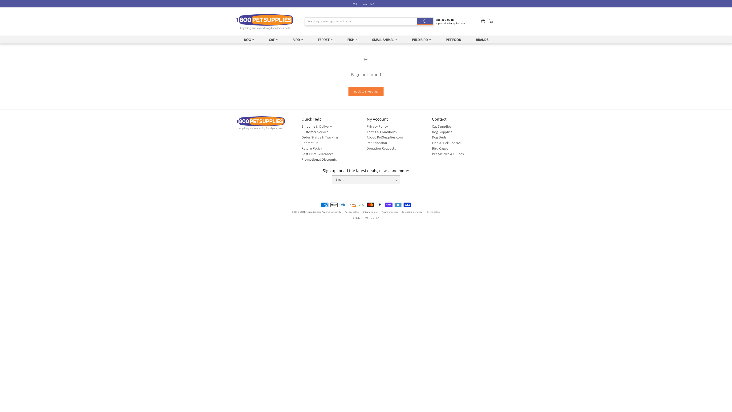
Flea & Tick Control (446, 143)
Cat (271, 39)
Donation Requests (381, 148)
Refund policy (433, 212)
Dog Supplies (442, 132)
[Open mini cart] (491, 21)
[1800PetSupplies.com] (265, 22)
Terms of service (390, 212)
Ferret (323, 39)
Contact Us (310, 143)
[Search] (425, 21)
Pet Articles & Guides (448, 154)
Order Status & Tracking (320, 137)
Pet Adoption (377, 143)
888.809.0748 (445, 20)
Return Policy (312, 148)
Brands (482, 39)
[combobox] (369, 21)
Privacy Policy (377, 126)
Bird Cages (440, 148)
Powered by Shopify (331, 212)
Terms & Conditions (382, 132)
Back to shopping (366, 91)
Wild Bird (420, 39)
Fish (350, 39)
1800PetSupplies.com (310, 212)
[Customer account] (483, 21)
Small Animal (383, 39)
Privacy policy (352, 212)
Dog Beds (439, 137)
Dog (247, 39)
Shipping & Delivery (317, 126)
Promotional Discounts (319, 159)
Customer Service (315, 132)
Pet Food (453, 39)
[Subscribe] (396, 179)
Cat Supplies (441, 126)
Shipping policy (371, 212)
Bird (296, 39)
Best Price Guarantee (318, 154)
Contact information (412, 212)
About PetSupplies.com (385, 137)
